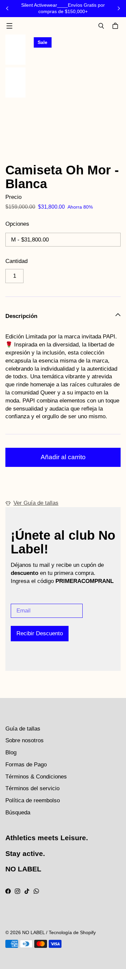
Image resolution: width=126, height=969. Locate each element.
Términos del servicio (32, 788)
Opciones (17, 224)
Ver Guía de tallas (35, 503)
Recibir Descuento (39, 633)
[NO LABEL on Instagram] (17, 891)
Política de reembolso (32, 800)
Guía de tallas (22, 728)
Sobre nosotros (24, 740)
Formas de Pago (26, 764)
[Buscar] (101, 25)
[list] (76, 94)
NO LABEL (33, 932)
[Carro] (116, 25)
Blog (10, 752)
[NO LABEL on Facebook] (8, 891)
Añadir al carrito (63, 457)
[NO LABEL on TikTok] (27, 891)
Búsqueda (17, 812)
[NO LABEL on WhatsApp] (36, 891)
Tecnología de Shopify (72, 932)
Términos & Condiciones (36, 776)
